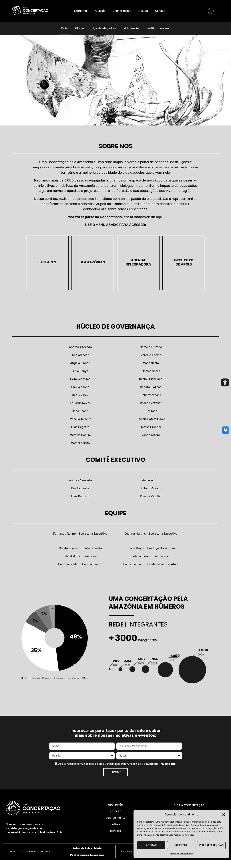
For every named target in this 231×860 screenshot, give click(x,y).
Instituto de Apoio (158, 28)
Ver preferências (211, 845)
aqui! (160, 217)
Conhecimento (122, 11)
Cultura (143, 11)
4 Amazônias (132, 28)
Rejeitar (181, 845)
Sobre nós (80, 11)
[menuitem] (211, 11)
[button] (224, 814)
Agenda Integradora (104, 28)
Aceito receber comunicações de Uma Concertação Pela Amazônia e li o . (117, 763)
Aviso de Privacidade (181, 853)
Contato (160, 11)
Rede (64, 28)
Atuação (100, 11)
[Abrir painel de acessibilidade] (225, 382)
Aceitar (151, 845)
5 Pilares (79, 28)
